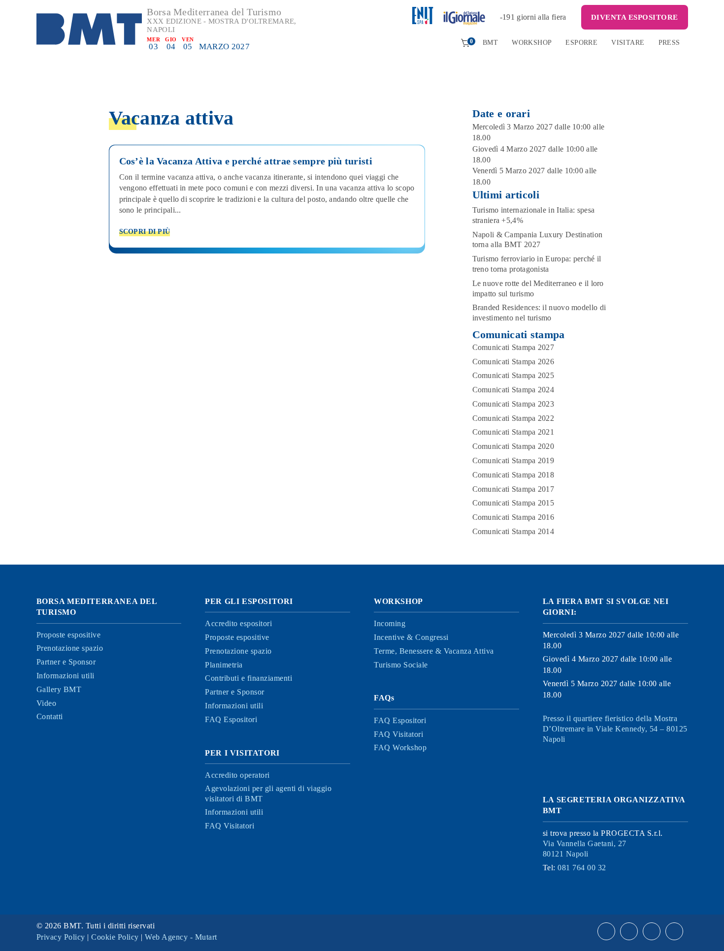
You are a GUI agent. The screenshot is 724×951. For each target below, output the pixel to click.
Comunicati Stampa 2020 (513, 446)
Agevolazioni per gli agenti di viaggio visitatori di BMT (268, 793)
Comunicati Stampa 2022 (513, 418)
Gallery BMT (59, 689)
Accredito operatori (237, 775)
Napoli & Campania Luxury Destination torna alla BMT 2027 (537, 239)
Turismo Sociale (401, 665)
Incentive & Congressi (411, 637)
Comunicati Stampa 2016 (513, 517)
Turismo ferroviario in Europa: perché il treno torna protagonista (536, 263)
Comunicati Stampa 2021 (513, 432)
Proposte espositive (68, 635)
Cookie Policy (115, 937)
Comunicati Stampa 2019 (513, 460)
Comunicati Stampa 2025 (513, 375)
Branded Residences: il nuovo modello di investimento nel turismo (539, 312)
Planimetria (224, 665)
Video (46, 703)
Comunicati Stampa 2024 (513, 389)
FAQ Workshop (400, 747)
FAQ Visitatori (229, 826)
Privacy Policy (60, 937)
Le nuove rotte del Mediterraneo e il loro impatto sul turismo (538, 288)
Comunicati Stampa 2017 (513, 489)
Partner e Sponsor (66, 662)
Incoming (389, 623)
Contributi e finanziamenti (248, 678)
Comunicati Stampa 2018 (513, 475)
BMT (490, 42)
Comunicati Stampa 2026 (513, 361)
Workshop (532, 42)
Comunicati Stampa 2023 (513, 404)
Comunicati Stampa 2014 (513, 531)
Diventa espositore (634, 17)
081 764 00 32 (582, 867)
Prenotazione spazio (69, 648)
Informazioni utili (65, 675)
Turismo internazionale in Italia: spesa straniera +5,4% (533, 215)
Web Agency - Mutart (181, 937)
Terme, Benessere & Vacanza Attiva (434, 651)
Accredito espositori (238, 623)
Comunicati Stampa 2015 (513, 503)
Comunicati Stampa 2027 (513, 347)
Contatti (49, 716)
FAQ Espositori (231, 719)
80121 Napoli (584, 848)
